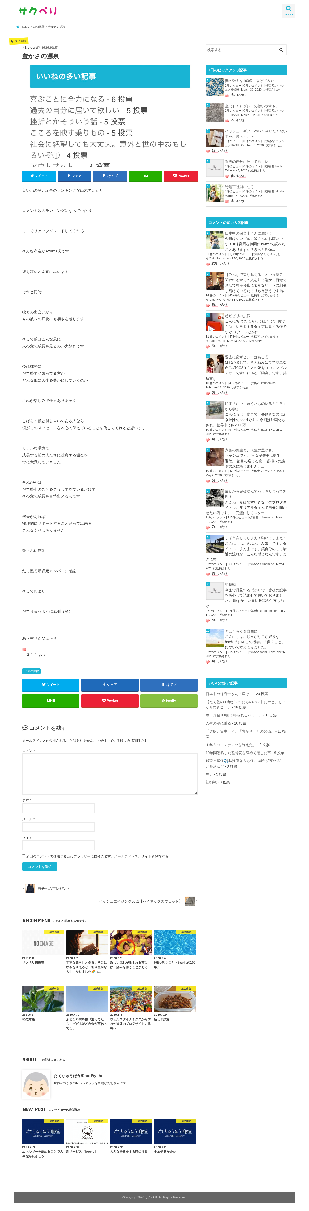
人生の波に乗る (218, 723)
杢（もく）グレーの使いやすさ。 (252, 106)
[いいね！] (24, 650)
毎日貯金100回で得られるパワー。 (234, 715)
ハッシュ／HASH (272, 471)
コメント (29, 751)
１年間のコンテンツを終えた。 (231, 745)
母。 (209, 774)
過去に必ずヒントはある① (246, 357)
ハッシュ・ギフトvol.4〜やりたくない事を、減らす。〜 (256, 133)
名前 (26, 800)
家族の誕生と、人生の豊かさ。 (250, 450)
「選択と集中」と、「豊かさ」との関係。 (240, 731)
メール (28, 819)
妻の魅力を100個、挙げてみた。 (251, 81)
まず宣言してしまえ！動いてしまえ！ (256, 538)
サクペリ (151, 1197)
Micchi (279, 191)
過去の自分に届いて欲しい (246, 161)
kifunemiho (268, 383)
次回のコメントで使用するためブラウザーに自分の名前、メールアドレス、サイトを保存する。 (99, 856)
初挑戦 (230, 584)
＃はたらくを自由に (241, 631)
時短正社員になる (239, 187)
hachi (279, 166)
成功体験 (33, 671)
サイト (27, 838)
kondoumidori (269, 610)
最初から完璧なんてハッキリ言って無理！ (256, 494)
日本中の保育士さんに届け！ (248, 233)
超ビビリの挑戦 (237, 316)
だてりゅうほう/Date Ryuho (79, 1076)
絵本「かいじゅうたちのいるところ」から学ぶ (256, 406)
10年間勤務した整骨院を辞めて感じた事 (238, 753)
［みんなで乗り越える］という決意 (254, 275)
